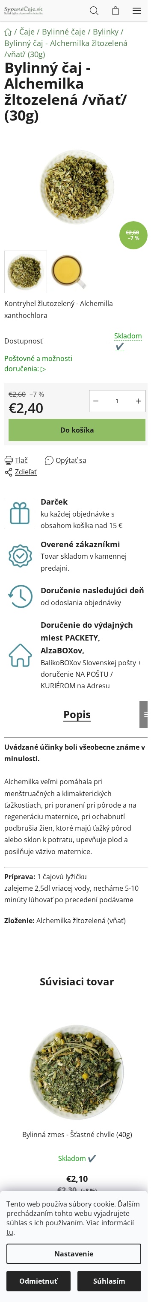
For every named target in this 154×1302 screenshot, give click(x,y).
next (145, 1068)
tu (9, 1232)
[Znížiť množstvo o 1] (95, 401)
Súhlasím (109, 1281)
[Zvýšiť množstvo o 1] (138, 401)
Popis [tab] (77, 714)
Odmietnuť (38, 1281)
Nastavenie (73, 1254)
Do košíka (77, 430)
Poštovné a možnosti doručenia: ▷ (38, 363)
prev (9, 1068)
